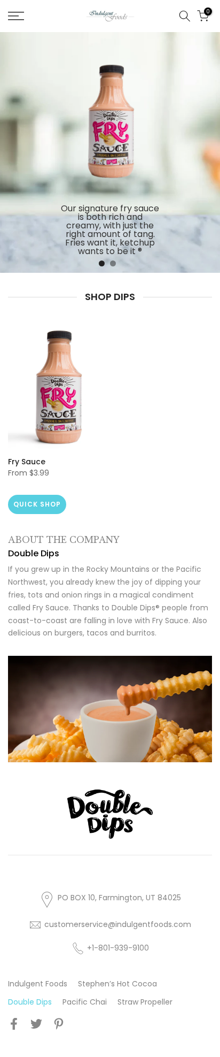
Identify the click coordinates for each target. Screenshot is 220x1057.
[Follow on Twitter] (36, 1023)
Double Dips (30, 1002)
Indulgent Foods (37, 983)
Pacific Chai (84, 1002)
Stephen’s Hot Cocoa (117, 983)
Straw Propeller (144, 1002)
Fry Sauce (26, 461)
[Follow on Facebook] (14, 1023)
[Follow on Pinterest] (59, 1023)
